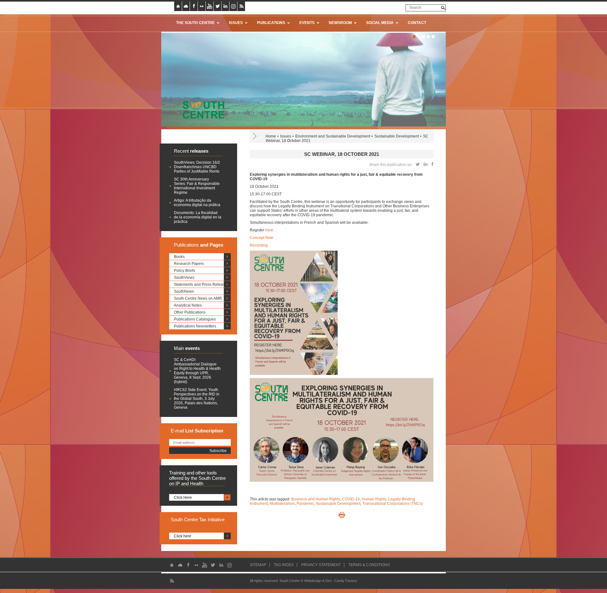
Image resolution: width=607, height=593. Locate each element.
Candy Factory (345, 581)
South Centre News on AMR (198, 298)
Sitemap (258, 565)
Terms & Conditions (369, 565)
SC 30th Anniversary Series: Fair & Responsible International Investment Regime (197, 186)
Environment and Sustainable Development (332, 136)
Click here (182, 536)
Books (179, 256)
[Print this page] (342, 515)
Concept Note (261, 237)
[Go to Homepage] (201, 108)
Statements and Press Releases (201, 284)
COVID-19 (351, 499)
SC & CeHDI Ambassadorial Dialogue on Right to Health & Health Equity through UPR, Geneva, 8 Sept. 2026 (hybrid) (197, 371)
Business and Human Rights (315, 499)
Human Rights (374, 499)
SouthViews (184, 277)
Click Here (183, 497)
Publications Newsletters (195, 326)
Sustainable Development (396, 136)
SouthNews (184, 291)
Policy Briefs (184, 270)
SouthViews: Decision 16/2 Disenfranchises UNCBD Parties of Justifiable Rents (197, 167)
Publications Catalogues (195, 319)
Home (271, 136)
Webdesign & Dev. (318, 581)
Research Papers (189, 263)
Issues (285, 136)
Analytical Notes (188, 305)
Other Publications (189, 312)
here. (269, 230)
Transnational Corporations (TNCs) (392, 503)
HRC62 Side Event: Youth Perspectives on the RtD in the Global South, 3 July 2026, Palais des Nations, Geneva (196, 399)
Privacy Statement (321, 565)
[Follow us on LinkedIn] (225, 6)
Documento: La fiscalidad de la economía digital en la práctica (197, 217)
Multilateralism (282, 503)
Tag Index (284, 565)
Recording (259, 245)
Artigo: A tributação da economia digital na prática (197, 202)
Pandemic (305, 503)
